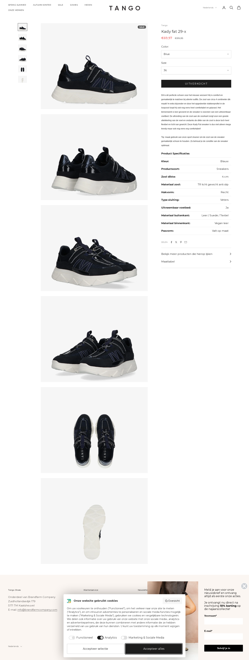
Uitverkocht (196, 83)
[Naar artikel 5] (22, 69)
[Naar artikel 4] (22, 58)
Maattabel (168, 261)
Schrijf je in (223, 648)
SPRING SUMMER (17, 5)
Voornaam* (210, 615)
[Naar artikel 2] (22, 37)
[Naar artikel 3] (22, 48)
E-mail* (208, 631)
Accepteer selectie (95, 648)
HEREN (88, 5)
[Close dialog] (244, 586)
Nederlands (208, 7)
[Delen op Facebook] (171, 242)
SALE (60, 5)
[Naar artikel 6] (22, 79)
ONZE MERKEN (16, 10)
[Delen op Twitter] (176, 242)
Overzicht (174, 600)
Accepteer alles (153, 648)
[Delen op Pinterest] (181, 242)
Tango (164, 25)
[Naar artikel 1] (22, 27)
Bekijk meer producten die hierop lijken (186, 254)
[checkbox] (80, 638)
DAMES (74, 5)
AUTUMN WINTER (42, 5)
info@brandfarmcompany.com (37, 609)
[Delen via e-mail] (185, 242)
